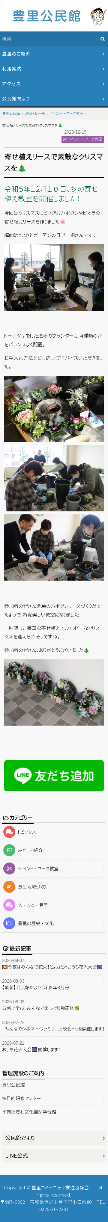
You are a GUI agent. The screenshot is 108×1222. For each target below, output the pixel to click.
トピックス (27, 832)
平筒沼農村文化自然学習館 (29, 1112)
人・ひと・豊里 (33, 905)
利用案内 (12, 69)
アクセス (11, 84)
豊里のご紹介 (16, 54)
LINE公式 (16, 1155)
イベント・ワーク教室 (38, 868)
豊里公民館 (13, 1085)
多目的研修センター (21, 1098)
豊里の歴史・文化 (36, 923)
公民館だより (16, 99)
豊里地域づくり (32, 887)
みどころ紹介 (30, 850)
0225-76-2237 (54, 1209)
